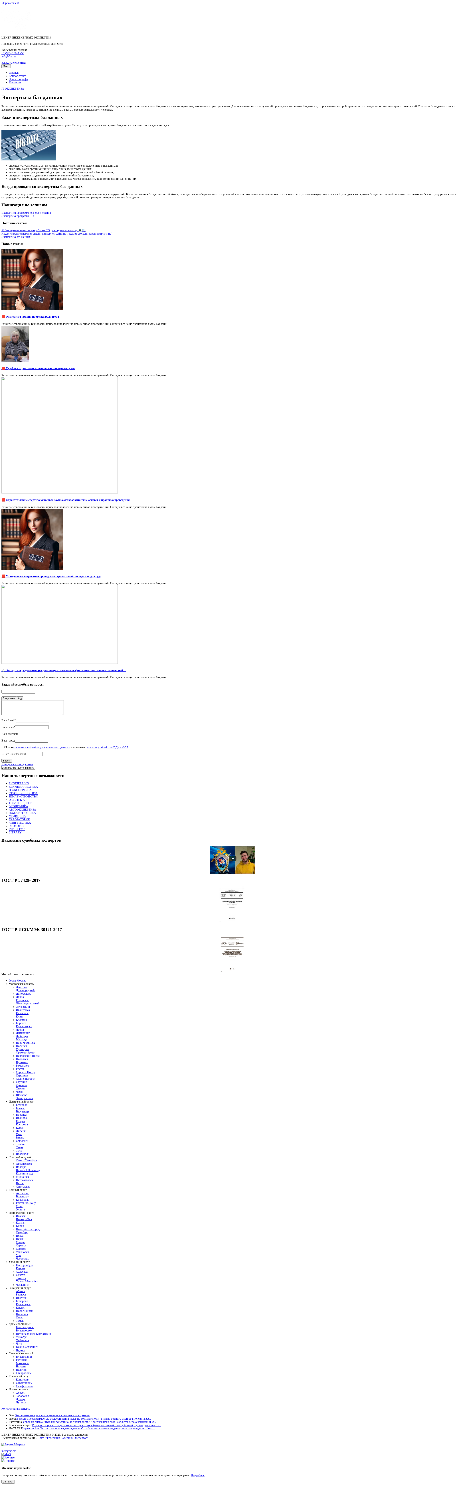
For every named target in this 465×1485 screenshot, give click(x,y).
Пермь (20, 1238)
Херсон (20, 1392)
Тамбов (20, 1144)
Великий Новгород (28, 1170)
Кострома (22, 1124)
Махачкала (22, 1363)
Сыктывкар (23, 1186)
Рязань (20, 1137)
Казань (20, 1222)
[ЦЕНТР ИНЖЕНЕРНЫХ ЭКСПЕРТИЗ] (16, 31)
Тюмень (21, 1278)
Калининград (24, 1173)
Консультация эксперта (15, 1408)
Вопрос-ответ (17, 75)
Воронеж (21, 1114)
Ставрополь (23, 1373)
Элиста (20, 1209)
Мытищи (21, 1039)
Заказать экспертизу (13, 62)
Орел (19, 1134)
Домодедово (23, 993)
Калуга (20, 1121)
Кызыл (20, 1307)
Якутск (20, 1350)
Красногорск (24, 1026)
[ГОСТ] (232, 921)
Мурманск (22, 1176)
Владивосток (24, 1330)
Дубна (20, 996)
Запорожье (22, 1395)
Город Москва (17, 980)
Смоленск (22, 1140)
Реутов (20, 1068)
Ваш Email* (8, 720)
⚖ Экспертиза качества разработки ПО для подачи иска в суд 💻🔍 (43, 230)
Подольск (22, 1059)
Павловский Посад (28, 1055)
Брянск (20, 1108)
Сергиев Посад (25, 1072)
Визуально (9, 698)
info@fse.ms (8, 56)
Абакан (20, 1291)
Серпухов (22, 1075)
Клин (19, 1016)
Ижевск (21, 1216)
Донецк (20, 1399)
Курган (20, 1268)
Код (20, 698)
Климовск (22, 1013)
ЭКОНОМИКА (18, 806)
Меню (6, 66)
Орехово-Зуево (25, 1052)
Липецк (21, 1131)
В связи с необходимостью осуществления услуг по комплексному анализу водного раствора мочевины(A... (83, 1418)
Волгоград (22, 1196)
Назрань (21, 1366)
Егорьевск (22, 1000)
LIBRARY (15, 832)
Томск (20, 1320)
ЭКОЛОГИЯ (17, 825)
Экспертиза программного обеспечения (26, 212)
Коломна (21, 1019)
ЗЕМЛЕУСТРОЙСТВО (23, 796)
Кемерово (22, 1301)
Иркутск (21, 1297)
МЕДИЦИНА (17, 816)
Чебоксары (22, 1258)
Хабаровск (22, 1340)
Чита (19, 1343)
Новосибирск (24, 1310)
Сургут (20, 1274)
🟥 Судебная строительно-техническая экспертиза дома (38, 368)
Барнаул (21, 1294)
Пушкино (22, 1062)
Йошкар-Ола (24, 1219)
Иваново (21, 1117)
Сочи (19, 1206)
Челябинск (22, 1284)
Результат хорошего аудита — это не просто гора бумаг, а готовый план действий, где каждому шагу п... (96, 1425)
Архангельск (24, 1163)
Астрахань (22, 1193)
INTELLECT (17, 829)
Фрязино (21, 1085)
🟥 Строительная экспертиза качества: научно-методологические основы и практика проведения (65, 499)
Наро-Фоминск (25, 1042)
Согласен (8, 1481)
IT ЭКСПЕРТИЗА (12, 88)
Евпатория (22, 1379)
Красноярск (23, 1304)
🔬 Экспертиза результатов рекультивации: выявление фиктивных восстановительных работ (63, 670)
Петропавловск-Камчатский (33, 1333)
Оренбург (22, 1232)
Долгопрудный (25, 990)
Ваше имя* (8, 727)
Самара (20, 1242)
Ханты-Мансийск (27, 1281)
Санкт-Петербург (26, 1160)
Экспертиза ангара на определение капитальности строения (52, 1415)
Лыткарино (23, 1032)
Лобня (20, 1029)
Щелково (21, 1095)
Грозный (21, 1359)
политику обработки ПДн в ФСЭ (107, 747)
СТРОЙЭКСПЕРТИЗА (23, 793)
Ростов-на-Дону (26, 1202)
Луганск (21, 1402)
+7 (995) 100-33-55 (12, 53)
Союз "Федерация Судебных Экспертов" (63, 1437)
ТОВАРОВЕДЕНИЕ (21, 803)
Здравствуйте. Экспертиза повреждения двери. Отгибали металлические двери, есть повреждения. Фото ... (88, 1428)
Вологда (21, 1166)
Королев (21, 1023)
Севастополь (24, 1382)
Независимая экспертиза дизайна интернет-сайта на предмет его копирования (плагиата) (56, 233)
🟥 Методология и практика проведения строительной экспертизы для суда (51, 576)
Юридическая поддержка (17, 764)
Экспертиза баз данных (16, 236)
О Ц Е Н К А (17, 799)
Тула (19, 1150)
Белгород (21, 1104)
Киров (20, 1225)
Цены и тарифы (18, 79)
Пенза (19, 1235)
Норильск (22, 1314)
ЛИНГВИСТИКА (20, 822)
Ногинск (21, 1045)
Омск (19, 1317)
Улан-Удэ (21, 1337)
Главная (14, 72)
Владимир (22, 1111)
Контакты (15, 82)
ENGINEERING (19, 783)
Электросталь (24, 1098)
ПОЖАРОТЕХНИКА (22, 812)
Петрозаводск (24, 1180)
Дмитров (21, 987)
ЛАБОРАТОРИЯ (19, 819)
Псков (20, 1183)
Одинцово (22, 1049)
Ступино (21, 1081)
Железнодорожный (28, 1003)
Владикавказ (24, 1356)
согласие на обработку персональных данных (41, 747)
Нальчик (21, 1369)
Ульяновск (22, 1252)
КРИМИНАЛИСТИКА (23, 786)
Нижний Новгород (28, 1229)
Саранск (21, 1245)
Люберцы (22, 1036)
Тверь (19, 1147)
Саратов (21, 1248)
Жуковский (23, 1006)
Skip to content (10, 3)
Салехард (22, 1271)
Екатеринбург (24, 1265)
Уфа (18, 1255)
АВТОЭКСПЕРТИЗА (22, 809)
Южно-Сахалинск (27, 1346)
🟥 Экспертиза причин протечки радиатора (30, 316)
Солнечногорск (25, 1078)
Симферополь (24, 1386)
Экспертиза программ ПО (17, 215)
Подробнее (198, 1475)
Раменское (22, 1065)
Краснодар (22, 1199)
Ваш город (8, 740)
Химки (20, 1088)
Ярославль (22, 1153)
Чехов (19, 1091)
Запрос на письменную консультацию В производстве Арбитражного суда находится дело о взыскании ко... (89, 1421)
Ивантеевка (23, 1010)
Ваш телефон (9, 733)
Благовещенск (25, 1327)
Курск (19, 1127)
